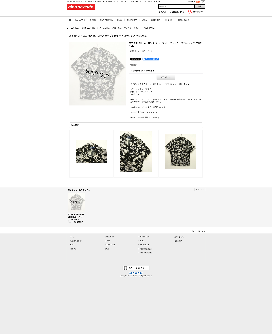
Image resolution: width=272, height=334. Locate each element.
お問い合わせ (165, 77)
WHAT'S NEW (144, 237)
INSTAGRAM (144, 245)
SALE (107, 249)
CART (72, 245)
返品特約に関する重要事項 (143, 71)
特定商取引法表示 (146, 249)
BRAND (107, 241)
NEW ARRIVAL (110, 245)
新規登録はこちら (178, 12)
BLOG (142, 241)
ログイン (164, 12)
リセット (201, 189)
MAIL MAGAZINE (146, 253)
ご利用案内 (178, 241)
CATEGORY (109, 237)
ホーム (72, 237)
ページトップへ (200, 231)
